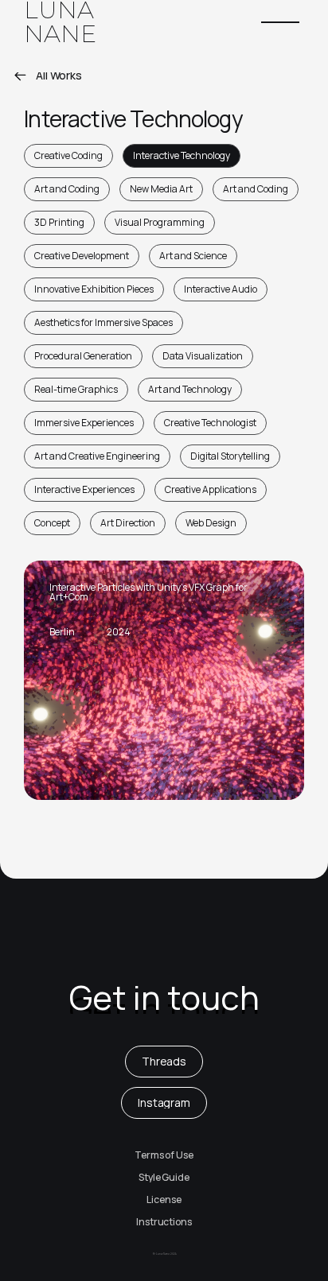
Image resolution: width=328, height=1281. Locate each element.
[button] (280, 22)
